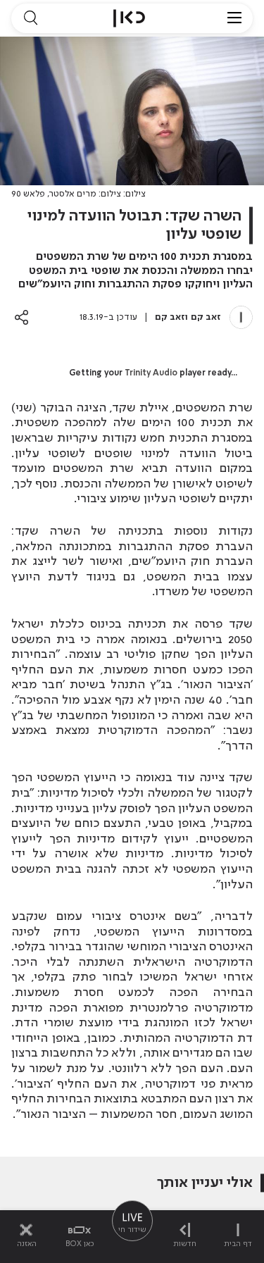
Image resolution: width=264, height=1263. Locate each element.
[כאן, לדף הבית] (129, 18)
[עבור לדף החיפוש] (30, 18)
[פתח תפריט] (234, 18)
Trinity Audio (151, 373)
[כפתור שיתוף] (21, 317)
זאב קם (206, 317)
